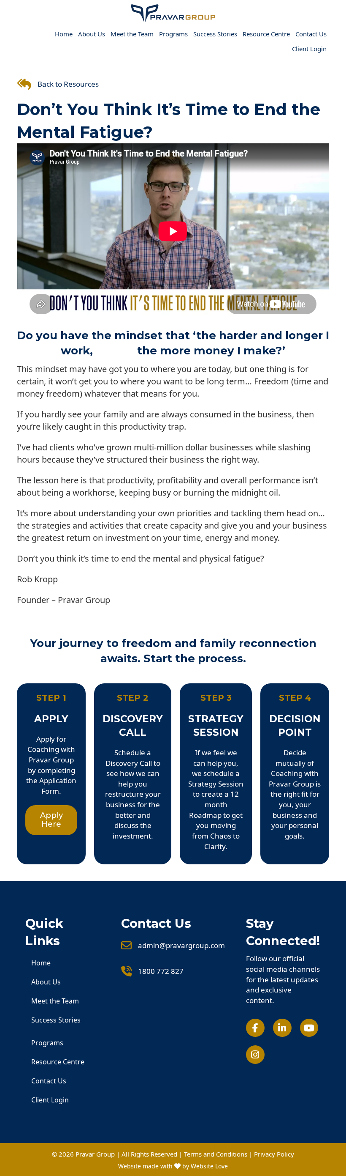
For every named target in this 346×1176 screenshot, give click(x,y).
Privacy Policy (274, 1154)
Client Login (309, 48)
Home (64, 34)
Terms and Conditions (215, 1154)
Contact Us (311, 34)
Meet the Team (132, 34)
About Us (91, 34)
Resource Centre (266, 34)
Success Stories (215, 34)
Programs (173, 34)
